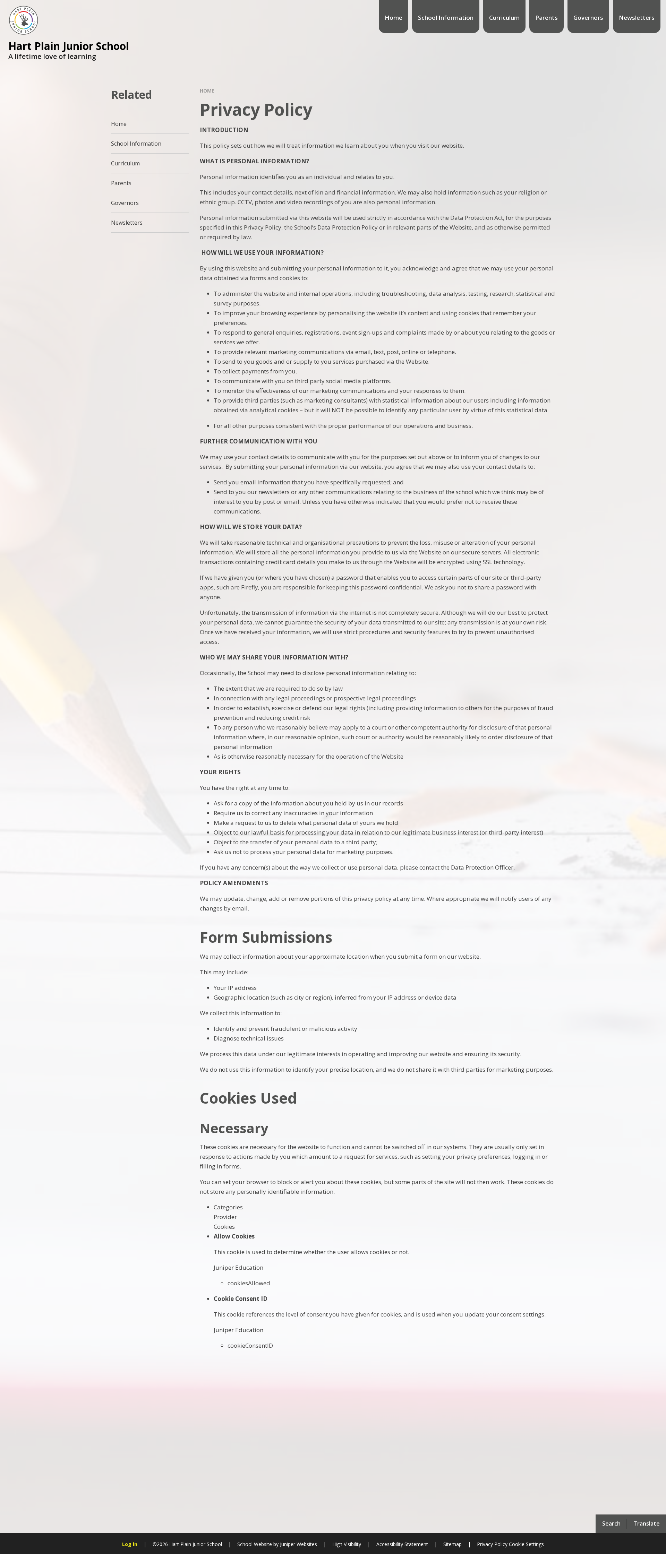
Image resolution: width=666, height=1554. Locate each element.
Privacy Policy (492, 1544)
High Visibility (346, 1544)
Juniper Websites (298, 1544)
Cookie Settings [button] (526, 1544)
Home (207, 90)
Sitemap (452, 1544)
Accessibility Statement (402, 1544)
